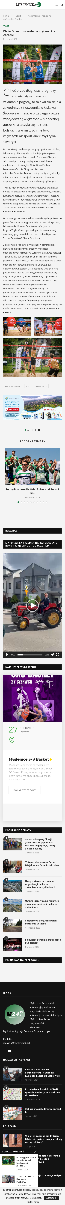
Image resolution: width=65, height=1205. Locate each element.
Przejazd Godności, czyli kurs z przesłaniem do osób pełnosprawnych (42, 1158)
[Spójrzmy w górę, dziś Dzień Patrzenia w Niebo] (12, 925)
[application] (32, 605)
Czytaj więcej (33, 1202)
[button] (32, 605)
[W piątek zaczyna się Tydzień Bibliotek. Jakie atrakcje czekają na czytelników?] (12, 1140)
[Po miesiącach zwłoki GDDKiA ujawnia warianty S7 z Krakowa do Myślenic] (12, 1094)
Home (6, 15)
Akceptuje (51, 1197)
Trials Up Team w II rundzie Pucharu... (25, 1179)
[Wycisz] (52, 654)
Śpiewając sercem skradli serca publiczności (43, 941)
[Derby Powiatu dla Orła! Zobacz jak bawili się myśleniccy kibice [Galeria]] (32, 466)
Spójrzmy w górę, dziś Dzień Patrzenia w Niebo (41, 922)
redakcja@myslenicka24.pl (16, 1042)
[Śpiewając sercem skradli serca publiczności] (12, 944)
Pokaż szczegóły (25, 790)
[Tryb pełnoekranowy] (57, 654)
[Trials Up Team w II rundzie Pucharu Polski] (8, 1179)
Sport (18, 15)
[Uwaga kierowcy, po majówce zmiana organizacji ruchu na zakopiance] (12, 905)
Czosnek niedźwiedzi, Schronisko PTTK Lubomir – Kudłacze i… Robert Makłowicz (42, 1072)
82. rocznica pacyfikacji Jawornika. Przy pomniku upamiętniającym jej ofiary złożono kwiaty (40, 844)
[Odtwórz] (7, 654)
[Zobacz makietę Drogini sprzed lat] (12, 1113)
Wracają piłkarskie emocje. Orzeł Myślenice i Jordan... (26, 1161)
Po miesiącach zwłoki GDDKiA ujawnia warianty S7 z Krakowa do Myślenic (42, 1092)
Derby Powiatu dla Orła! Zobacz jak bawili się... (32, 491)
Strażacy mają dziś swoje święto (43, 1175)
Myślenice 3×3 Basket (29, 759)
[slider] (30, 654)
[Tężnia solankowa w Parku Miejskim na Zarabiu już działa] (12, 867)
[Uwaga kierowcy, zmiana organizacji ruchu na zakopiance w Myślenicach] (12, 886)
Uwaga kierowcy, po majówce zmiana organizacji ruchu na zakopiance (42, 904)
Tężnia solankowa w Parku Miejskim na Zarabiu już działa (42, 864)
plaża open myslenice (36, 386)
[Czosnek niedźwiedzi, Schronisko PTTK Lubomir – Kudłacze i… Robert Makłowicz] (12, 1074)
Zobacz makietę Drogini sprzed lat (43, 1110)
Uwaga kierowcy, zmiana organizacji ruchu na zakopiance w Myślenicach (40, 884)
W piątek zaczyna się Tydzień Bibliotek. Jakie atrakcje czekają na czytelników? (43, 1139)
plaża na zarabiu (13, 386)
